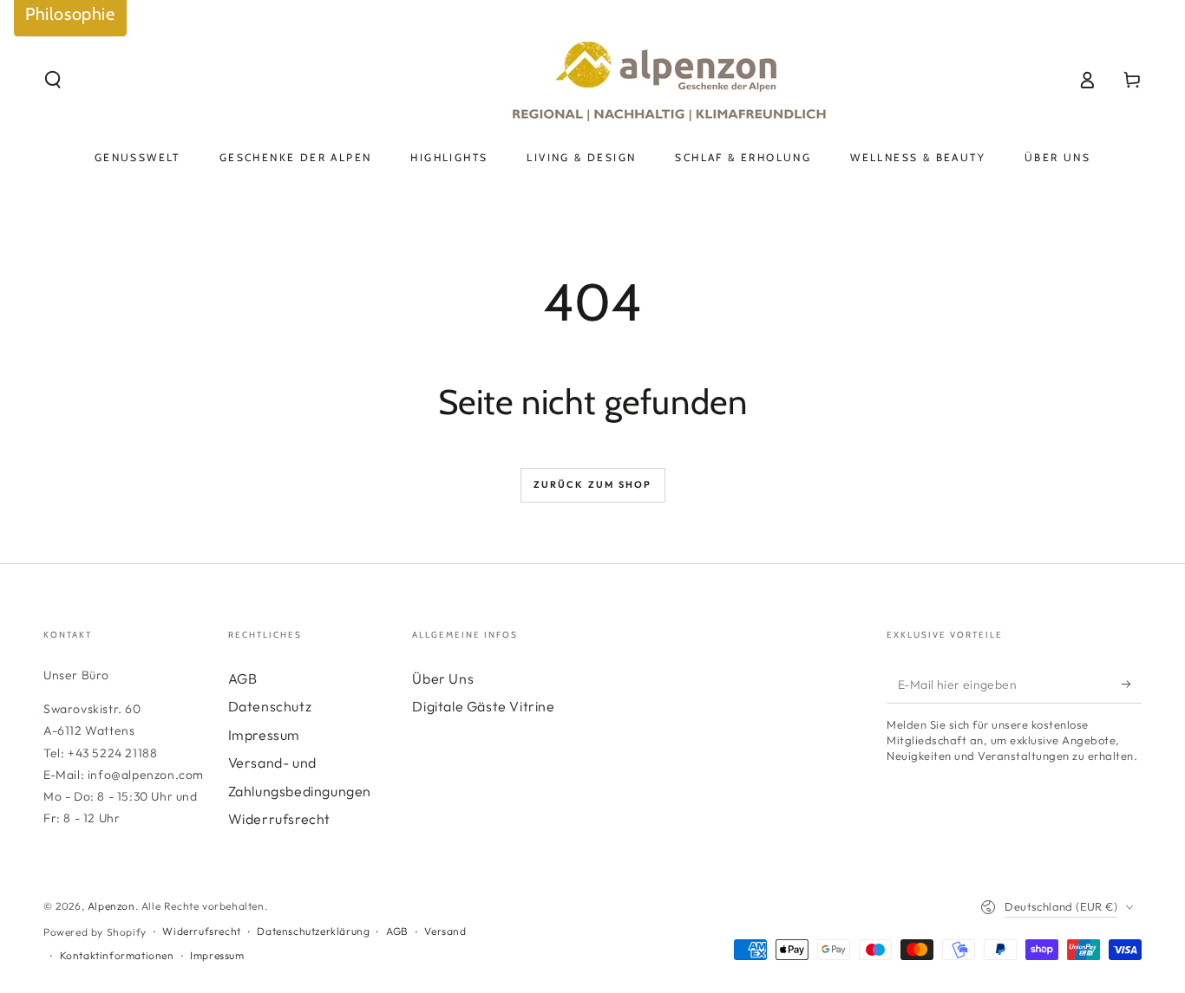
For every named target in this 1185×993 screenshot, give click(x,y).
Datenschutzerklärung (313, 931)
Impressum (264, 734)
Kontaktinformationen (117, 955)
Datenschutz (270, 706)
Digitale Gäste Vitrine (483, 706)
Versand (445, 931)
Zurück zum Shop (593, 484)
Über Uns (443, 678)
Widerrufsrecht (279, 819)
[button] (52, 80)
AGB (243, 678)
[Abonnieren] (1132, 684)
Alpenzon (111, 905)
